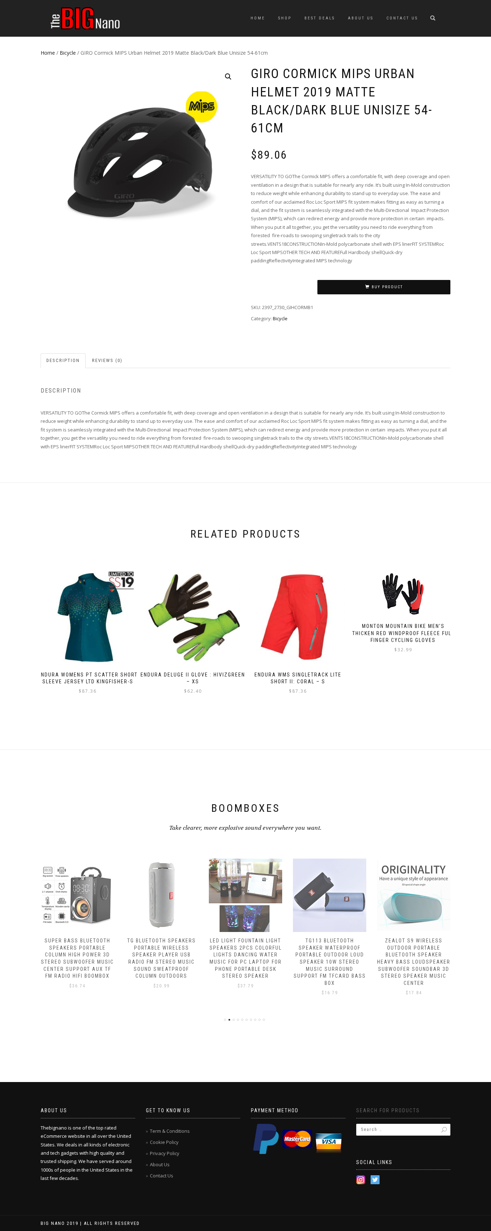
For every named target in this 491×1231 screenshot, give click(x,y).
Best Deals (319, 18)
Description (63, 360)
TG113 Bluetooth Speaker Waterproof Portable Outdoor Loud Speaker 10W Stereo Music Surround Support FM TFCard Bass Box (330, 962)
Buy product (387, 287)
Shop (285, 18)
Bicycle (68, 52)
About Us (360, 18)
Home (258, 18)
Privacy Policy (164, 1153)
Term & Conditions (170, 1131)
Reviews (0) (107, 360)
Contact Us (402, 18)
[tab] (63, 360)
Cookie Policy (164, 1142)
